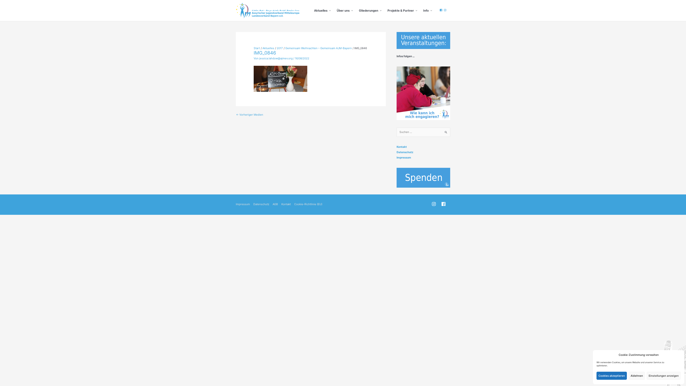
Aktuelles (320, 10)
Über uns (343, 10)
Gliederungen (368, 10)
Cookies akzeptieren (611, 375)
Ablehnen (637, 375)
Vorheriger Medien (249, 114)
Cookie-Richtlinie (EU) (308, 204)
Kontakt (402, 147)
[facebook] (441, 10)
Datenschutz (405, 152)
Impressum (404, 157)
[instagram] (445, 10)
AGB (275, 204)
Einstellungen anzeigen (664, 375)
